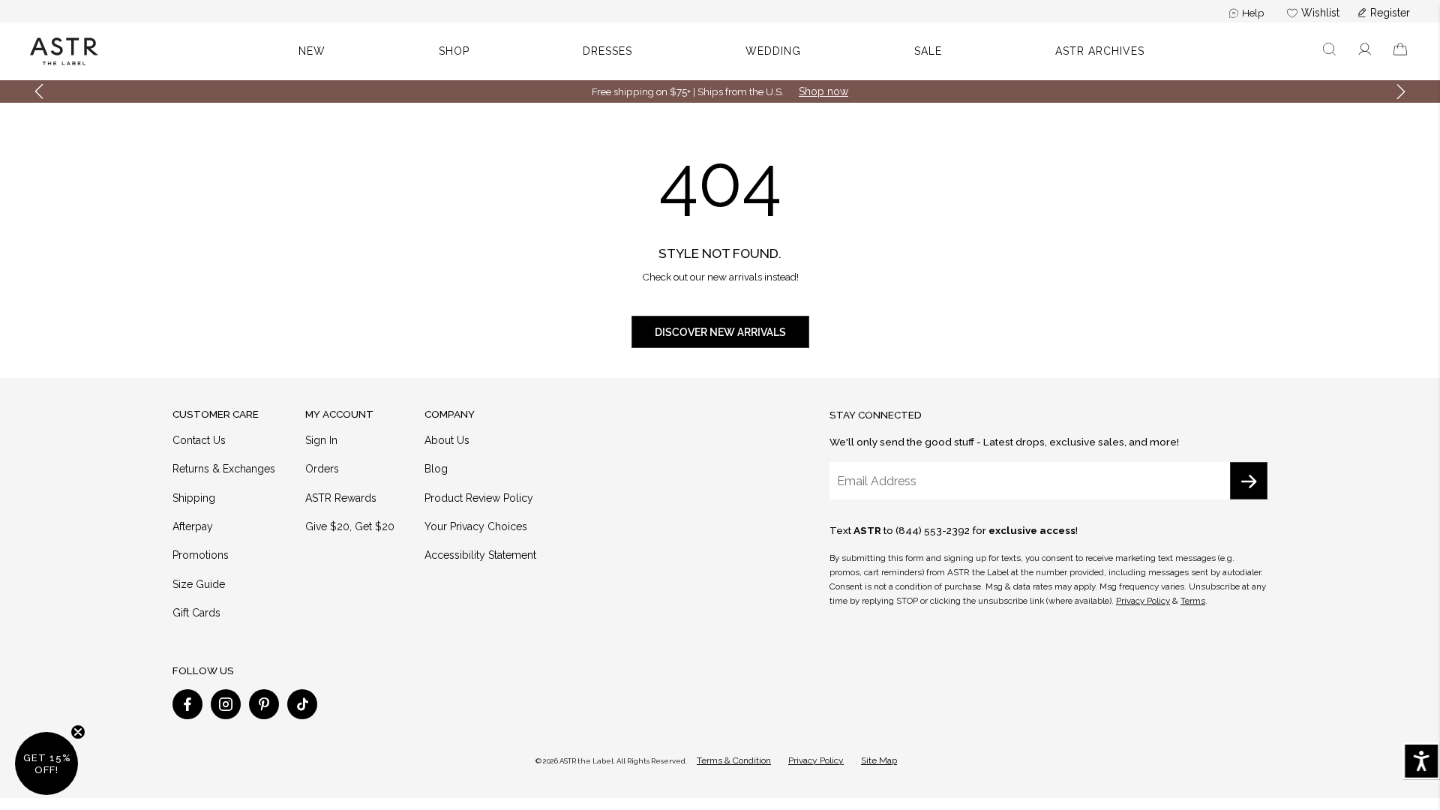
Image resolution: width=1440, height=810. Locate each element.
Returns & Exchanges (223, 469)
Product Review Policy (478, 498)
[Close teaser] (78, 732)
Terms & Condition (734, 760)
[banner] (720, 51)
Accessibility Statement (480, 555)
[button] (1329, 51)
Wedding (773, 51)
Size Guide (198, 584)
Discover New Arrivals (720, 332)
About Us (447, 440)
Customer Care (215, 414)
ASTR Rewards (340, 498)
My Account (339, 414)
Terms (1192, 601)
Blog (436, 469)
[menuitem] (1247, 13)
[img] (187, 704)
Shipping (193, 498)
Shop (454, 51)
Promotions (200, 555)
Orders (322, 469)
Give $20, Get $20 (349, 526)
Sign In (321, 440)
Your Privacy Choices (475, 526)
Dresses (607, 51)
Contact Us (199, 440)
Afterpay (192, 526)
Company (449, 414)
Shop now (823, 92)
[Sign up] (1249, 481)
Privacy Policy (1143, 601)
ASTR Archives (1099, 51)
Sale (928, 51)
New (312, 51)
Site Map (879, 760)
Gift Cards (196, 613)
